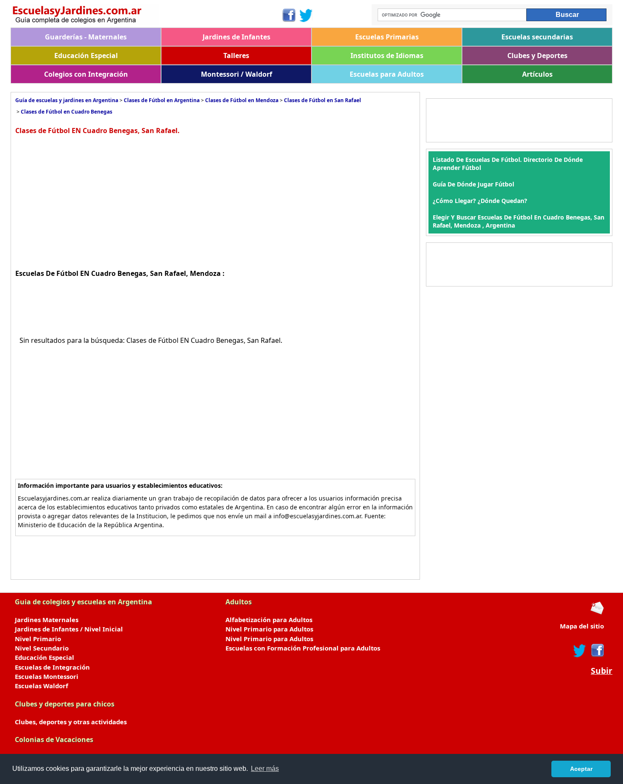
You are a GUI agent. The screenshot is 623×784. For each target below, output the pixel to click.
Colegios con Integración (86, 74)
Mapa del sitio (582, 626)
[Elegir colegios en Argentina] (146, 16)
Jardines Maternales (46, 619)
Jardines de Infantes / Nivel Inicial (69, 629)
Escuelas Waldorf (41, 685)
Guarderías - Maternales (86, 37)
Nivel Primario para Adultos (269, 629)
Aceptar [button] (581, 768)
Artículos (537, 74)
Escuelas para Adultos (387, 74)
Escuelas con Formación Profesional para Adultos (302, 648)
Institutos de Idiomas (386, 55)
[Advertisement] (86, 201)
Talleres (236, 55)
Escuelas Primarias (387, 37)
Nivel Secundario (42, 648)
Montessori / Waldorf (236, 74)
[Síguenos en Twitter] (306, 15)
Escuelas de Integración (52, 667)
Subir (601, 671)
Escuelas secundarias (537, 37)
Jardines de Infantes (236, 37)
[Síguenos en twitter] (579, 650)
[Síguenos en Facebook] (288, 15)
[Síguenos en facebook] (597, 650)
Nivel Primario (38, 638)
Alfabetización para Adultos (268, 619)
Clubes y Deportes (537, 55)
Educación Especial (86, 55)
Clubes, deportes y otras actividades (71, 721)
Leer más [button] (265, 768)
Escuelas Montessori (46, 676)
